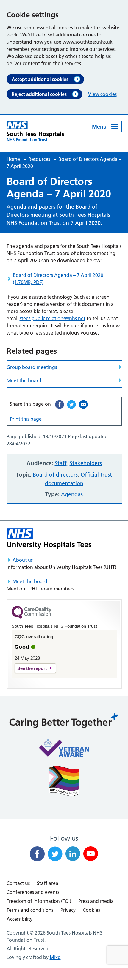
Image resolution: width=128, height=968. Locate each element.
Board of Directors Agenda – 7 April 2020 (58, 278)
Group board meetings (32, 367)
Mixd (55, 957)
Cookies (91, 910)
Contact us (18, 883)
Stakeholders (86, 463)
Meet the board (24, 381)
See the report (32, 668)
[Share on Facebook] (59, 404)
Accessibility (19, 919)
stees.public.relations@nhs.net (52, 318)
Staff (61, 463)
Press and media (96, 901)
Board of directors (55, 474)
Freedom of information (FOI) (39, 901)
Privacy (68, 910)
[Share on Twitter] (71, 404)
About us (23, 560)
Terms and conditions (30, 910)
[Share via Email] (83, 404)
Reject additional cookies (39, 94)
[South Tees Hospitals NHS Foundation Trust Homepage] (35, 131)
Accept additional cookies (40, 79)
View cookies (102, 94)
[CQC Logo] (31, 617)
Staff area (47, 883)
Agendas (72, 494)
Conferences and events (33, 892)
